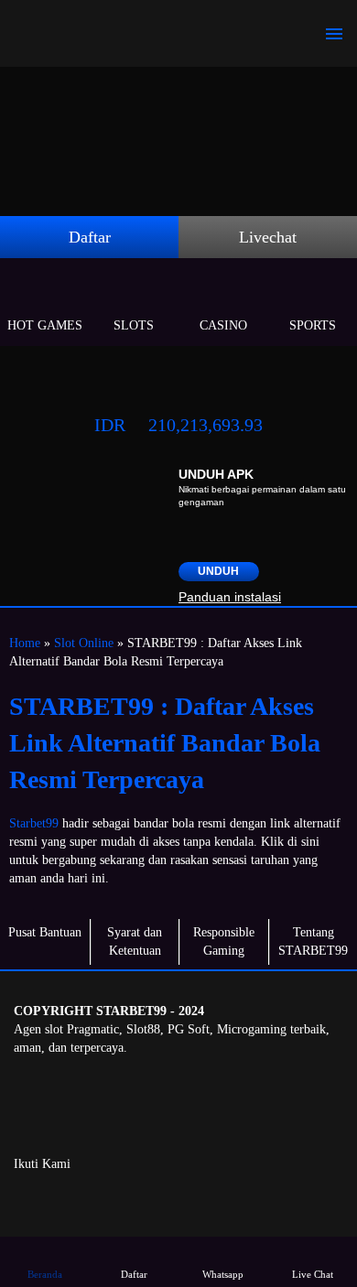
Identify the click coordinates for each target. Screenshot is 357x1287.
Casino (223, 325)
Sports (312, 325)
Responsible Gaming (223, 941)
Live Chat (312, 1274)
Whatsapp (222, 1274)
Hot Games (44, 325)
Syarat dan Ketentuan (134, 941)
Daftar (90, 237)
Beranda (44, 1274)
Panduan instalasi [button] (229, 596)
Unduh (218, 571)
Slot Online (84, 643)
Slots (134, 325)
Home (24, 643)
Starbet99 (34, 823)
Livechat (268, 237)
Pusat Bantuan (44, 932)
